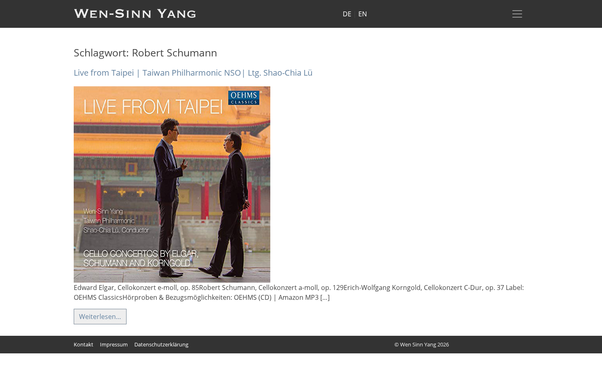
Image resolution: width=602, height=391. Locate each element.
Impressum (114, 344)
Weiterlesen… (100, 316)
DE (347, 13)
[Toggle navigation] (517, 14)
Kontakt (83, 344)
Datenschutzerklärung (161, 344)
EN (362, 13)
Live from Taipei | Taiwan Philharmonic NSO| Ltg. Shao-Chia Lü (193, 72)
